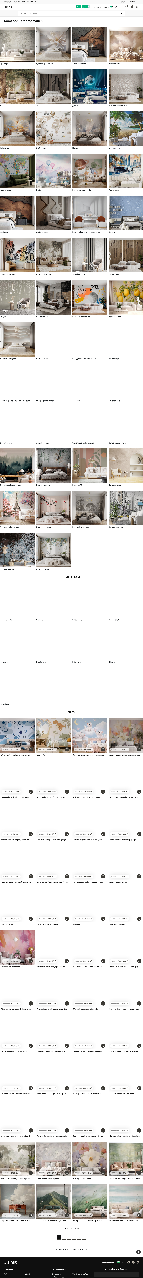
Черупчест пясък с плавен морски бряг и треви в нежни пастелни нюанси (124, 1220)
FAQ (5, 1274)
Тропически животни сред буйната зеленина (88, 882)
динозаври (42, 755)
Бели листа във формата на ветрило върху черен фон (52, 882)
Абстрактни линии (118, 882)
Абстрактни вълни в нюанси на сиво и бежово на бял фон (88, 1093)
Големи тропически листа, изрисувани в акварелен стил (124, 797)
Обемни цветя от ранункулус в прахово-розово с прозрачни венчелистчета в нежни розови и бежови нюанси (52, 1051)
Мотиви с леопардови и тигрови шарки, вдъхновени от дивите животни (52, 1093)
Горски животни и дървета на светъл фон (16, 882)
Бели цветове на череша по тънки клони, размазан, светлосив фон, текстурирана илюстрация (52, 1178)
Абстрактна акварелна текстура (16, 1093)
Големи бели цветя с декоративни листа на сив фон (52, 1136)
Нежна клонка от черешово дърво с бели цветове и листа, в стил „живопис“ (124, 966)
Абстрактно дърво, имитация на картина (52, 797)
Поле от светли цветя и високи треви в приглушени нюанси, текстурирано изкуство (124, 1136)
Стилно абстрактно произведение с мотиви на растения (52, 839)
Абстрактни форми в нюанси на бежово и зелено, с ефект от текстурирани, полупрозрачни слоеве (16, 1009)
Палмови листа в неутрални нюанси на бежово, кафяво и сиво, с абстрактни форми (88, 966)
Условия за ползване (80, 1274)
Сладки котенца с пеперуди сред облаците (88, 755)
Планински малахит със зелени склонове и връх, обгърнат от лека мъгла (52, 1220)
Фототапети (61, 1249)
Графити (77, 924)
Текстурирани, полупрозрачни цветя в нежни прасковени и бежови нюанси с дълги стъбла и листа (52, 966)
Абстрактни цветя (82, 1178)
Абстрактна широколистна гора (124, 1178)
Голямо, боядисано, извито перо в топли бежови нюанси (124, 1093)
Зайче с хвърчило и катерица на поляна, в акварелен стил (124, 1009)
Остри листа (7, 924)
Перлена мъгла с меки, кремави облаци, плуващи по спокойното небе (16, 1220)
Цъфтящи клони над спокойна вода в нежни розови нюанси (16, 1136)
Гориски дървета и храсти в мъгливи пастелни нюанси (88, 1136)
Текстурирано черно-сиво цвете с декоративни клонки (88, 839)
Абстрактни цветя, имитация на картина (88, 797)
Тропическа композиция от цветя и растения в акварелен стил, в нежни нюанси (16, 839)
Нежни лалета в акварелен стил (15, 1051)
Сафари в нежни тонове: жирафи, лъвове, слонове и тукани (124, 1051)
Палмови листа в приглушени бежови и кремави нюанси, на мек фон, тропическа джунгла (52, 1009)
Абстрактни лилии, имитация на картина (124, 755)
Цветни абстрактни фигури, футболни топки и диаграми (16, 755)
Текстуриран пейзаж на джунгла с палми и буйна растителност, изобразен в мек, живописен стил (16, 1178)
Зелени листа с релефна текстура (88, 1051)
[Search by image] (118, 13)
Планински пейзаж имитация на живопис (16, 797)
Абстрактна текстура (12, 966)
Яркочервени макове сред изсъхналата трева (124, 839)
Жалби (28, 1274)
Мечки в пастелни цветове (85, 1009)
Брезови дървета (117, 924)
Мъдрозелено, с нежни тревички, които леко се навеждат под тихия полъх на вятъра (88, 1220)
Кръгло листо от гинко (48, 924)
